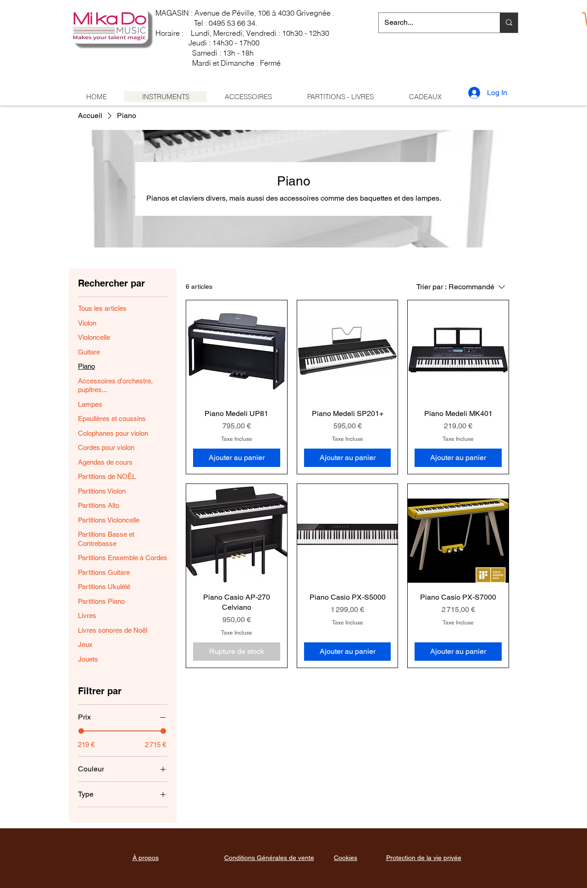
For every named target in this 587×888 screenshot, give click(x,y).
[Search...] (509, 23)
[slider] (81, 730)
